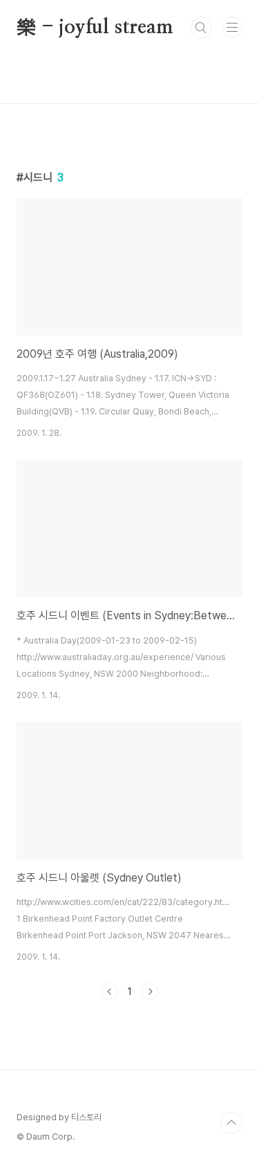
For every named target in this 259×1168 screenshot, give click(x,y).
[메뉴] (232, 27)
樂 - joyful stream (95, 27)
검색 (201, 27)
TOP (231, 1123)
